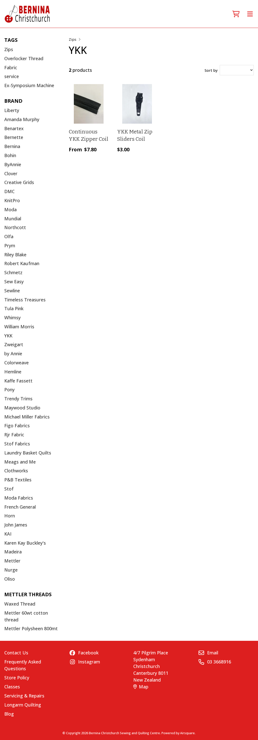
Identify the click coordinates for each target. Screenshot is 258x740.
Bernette (13, 137)
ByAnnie (12, 164)
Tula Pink (13, 308)
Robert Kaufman (21, 263)
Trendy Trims (18, 399)
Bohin (10, 155)
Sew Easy (14, 281)
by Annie (13, 353)
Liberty (11, 110)
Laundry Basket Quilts (27, 453)
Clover (10, 173)
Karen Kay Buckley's (25, 543)
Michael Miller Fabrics (27, 417)
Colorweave (16, 363)
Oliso (9, 579)
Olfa (8, 236)
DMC (9, 191)
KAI (8, 534)
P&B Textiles (17, 480)
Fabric (10, 67)
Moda (10, 209)
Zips (8, 49)
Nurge (11, 570)
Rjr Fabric (14, 435)
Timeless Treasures (25, 300)
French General (20, 507)
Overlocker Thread (23, 58)
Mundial (12, 219)
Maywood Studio (22, 408)
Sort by (211, 70)
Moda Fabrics (18, 498)
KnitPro (12, 200)
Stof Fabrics (17, 444)
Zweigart (13, 344)
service (11, 76)
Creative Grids (19, 182)
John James (15, 525)
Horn (9, 516)
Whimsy (12, 317)
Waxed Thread (19, 604)
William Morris (19, 327)
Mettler (12, 561)
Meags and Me (20, 462)
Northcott (15, 227)
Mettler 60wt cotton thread (26, 616)
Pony (9, 389)
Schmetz (13, 272)
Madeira (13, 552)
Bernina (12, 146)
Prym (9, 245)
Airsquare (187, 733)
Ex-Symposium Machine (29, 85)
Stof (9, 489)
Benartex (14, 128)
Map (143, 687)
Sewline (12, 291)
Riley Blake (15, 255)
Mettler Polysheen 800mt (31, 628)
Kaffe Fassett (18, 381)
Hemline (12, 372)
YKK (8, 336)
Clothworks (16, 471)
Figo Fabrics (17, 425)
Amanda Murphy (21, 119)
